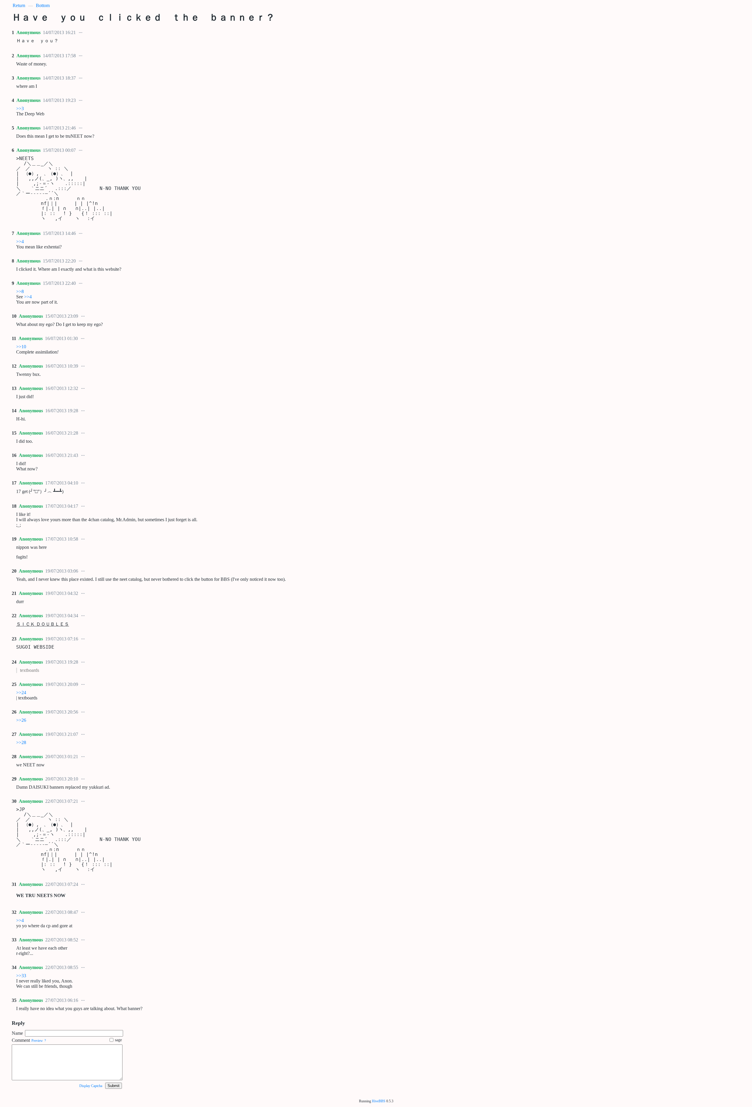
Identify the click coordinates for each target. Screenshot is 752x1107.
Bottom (43, 5)
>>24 (21, 692)
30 (14, 801)
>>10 (21, 346)
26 (14, 711)
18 (14, 506)
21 (14, 593)
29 (14, 778)
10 (14, 316)
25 (14, 684)
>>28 (21, 742)
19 (14, 538)
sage (118, 1040)
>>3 (20, 108)
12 (14, 366)
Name (17, 1033)
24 (14, 662)
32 (14, 912)
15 (14, 432)
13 (14, 388)
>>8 (20, 291)
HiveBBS (378, 1101)
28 (14, 756)
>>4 (20, 241)
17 (14, 482)
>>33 (21, 975)
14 (14, 410)
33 (14, 939)
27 (14, 734)
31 (14, 884)
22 (14, 615)
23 (14, 638)
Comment (21, 1040)
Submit (114, 1086)
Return (19, 5)
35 (14, 1000)
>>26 (21, 720)
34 (14, 967)
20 (14, 570)
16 (14, 455)
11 (14, 338)
